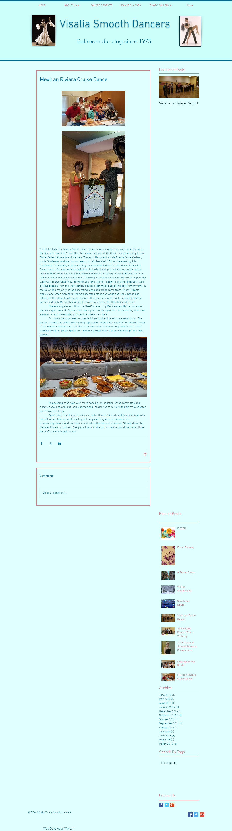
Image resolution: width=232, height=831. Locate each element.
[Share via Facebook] (41, 443)
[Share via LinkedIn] (59, 443)
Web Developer (53, 829)
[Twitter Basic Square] (167, 805)
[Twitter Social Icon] (196, 814)
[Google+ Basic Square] (172, 805)
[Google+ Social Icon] (202, 814)
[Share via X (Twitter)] (50, 443)
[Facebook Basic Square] (161, 805)
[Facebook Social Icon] (190, 814)
